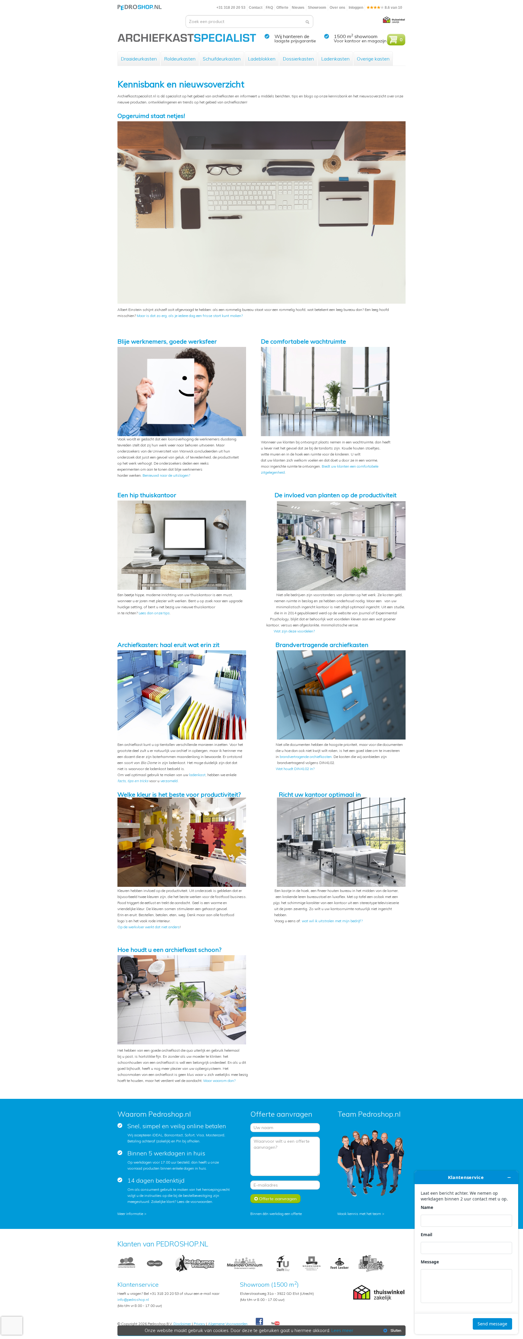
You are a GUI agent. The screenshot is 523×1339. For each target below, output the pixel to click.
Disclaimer (182, 1323)
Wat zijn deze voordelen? (294, 631)
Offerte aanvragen (277, 1198)
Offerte (282, 7)
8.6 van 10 (393, 7)
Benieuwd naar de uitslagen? (166, 475)
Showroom (317, 7)
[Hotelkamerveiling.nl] (195, 1263)
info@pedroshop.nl (133, 1299)
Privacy (199, 1323)
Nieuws (298, 7)
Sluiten (395, 1330)
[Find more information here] (466, 1252)
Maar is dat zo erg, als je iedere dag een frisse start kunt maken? (190, 315)
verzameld (169, 781)
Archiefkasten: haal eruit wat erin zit (168, 644)
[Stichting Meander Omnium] (245, 1263)
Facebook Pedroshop (259, 1321)
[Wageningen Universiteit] (311, 1263)
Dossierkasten (298, 59)
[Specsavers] (155, 1263)
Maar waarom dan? (219, 1080)
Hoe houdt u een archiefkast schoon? (169, 949)
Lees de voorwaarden (194, 1201)
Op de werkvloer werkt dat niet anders (148, 927)
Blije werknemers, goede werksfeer (167, 341)
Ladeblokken (261, 59)
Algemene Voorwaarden (228, 1323)
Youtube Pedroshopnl (275, 1323)
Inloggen (356, 7)
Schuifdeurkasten (222, 59)
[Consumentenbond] (126, 1263)
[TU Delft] (283, 1263)
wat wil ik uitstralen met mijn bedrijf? (332, 921)
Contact (255, 7)
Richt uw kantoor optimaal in (320, 794)
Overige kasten (373, 59)
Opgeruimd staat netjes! (151, 115)
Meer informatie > (131, 1213)
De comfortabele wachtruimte (303, 341)
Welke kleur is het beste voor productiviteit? (179, 794)
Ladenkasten (335, 59)
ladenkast (197, 774)
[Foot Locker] (340, 1263)
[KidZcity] (371, 1263)
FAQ (269, 7)
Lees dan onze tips (154, 613)
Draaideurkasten (139, 59)
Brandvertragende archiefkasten (321, 644)
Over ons (337, 7)
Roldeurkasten (180, 59)
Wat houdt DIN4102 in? (295, 768)
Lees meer (342, 1330)
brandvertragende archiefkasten (306, 756)
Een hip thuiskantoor (146, 495)
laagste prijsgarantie (295, 41)
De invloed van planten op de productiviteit (335, 495)
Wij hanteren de (292, 36)
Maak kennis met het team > (360, 1213)
